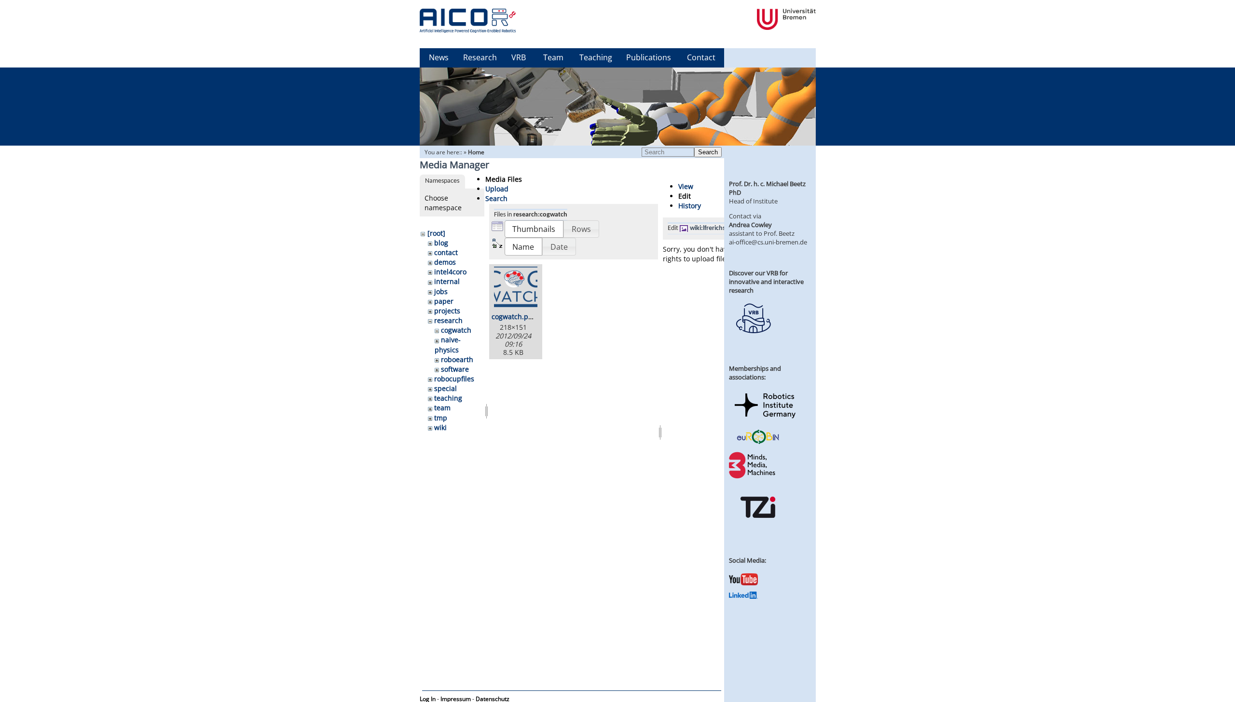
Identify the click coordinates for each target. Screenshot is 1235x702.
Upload (496, 188)
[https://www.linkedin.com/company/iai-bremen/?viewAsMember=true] (743, 596)
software (455, 369)
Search (708, 152)
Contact (701, 57)
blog (441, 242)
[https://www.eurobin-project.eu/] (758, 442)
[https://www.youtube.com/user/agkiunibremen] (743, 583)
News (439, 57)
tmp (440, 417)
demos (445, 262)
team (442, 407)
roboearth (457, 359)
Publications (648, 57)
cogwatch (456, 330)
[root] (436, 233)
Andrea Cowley (750, 224)
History (689, 205)
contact (446, 252)
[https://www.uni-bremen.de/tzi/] (758, 526)
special (445, 388)
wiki (440, 427)
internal (447, 281)
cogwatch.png (514, 316)
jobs (441, 291)
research (448, 320)
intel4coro (450, 271)
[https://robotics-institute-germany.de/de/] (765, 420)
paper (443, 301)
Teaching (595, 57)
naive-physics (448, 344)
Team (553, 57)
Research (480, 57)
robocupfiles (454, 378)
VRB (518, 57)
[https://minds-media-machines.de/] (753, 476)
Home (476, 152)
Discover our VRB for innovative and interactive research (766, 282)
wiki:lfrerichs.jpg (713, 228)
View (685, 186)
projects (447, 310)
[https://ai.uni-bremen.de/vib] (753, 340)
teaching (448, 398)
